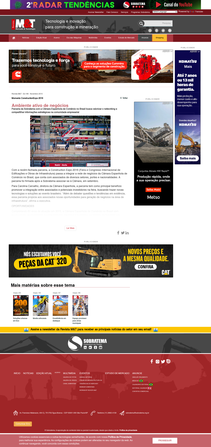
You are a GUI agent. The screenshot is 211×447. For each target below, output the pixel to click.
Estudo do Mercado (126, 38)
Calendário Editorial (140, 384)
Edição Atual (41, 38)
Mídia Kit (135, 381)
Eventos (107, 38)
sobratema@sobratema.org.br (137, 413)
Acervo (57, 38)
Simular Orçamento (140, 377)
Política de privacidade (128, 430)
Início (17, 373)
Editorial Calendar (140, 388)
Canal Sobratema (69, 383)
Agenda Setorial (86, 377)
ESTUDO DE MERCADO (117, 373)
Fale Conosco (112, 12)
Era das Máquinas (74, 38)
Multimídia (93, 38)
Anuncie (145, 38)
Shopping (159, 38)
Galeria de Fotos (69, 377)
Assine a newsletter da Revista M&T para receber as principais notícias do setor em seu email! (91, 329)
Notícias (25, 38)
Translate (199, 12)
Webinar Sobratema (87, 387)
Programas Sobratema (140, 12)
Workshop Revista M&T (88, 390)
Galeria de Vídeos (70, 380)
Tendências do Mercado (89, 383)
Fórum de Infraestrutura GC (91, 380)
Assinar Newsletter (96, 12)
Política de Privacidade (120, 437)
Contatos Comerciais (140, 391)
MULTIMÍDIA (69, 373)
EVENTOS (85, 373)
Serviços (124, 12)
